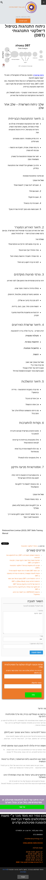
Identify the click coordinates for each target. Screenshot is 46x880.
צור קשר (22, 807)
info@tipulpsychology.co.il (34, 838)
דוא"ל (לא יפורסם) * (36, 643)
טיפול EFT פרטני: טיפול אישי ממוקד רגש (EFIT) (25, 732)
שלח (33, 695)
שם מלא (38, 673)
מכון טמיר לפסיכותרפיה (17, 7)
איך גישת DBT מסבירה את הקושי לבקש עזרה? (24, 570)
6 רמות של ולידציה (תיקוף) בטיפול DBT (26, 584)
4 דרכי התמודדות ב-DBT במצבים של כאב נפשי (24, 578)
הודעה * (40, 610)
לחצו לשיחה (23, 21)
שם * (41, 636)
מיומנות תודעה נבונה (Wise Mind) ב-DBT (26, 581)
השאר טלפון (37, 683)
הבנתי (23, 877)
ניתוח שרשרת (38, 75)
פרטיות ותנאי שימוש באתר (33, 843)
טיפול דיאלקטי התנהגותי (29, 546)
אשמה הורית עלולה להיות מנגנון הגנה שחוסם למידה (23, 746)
